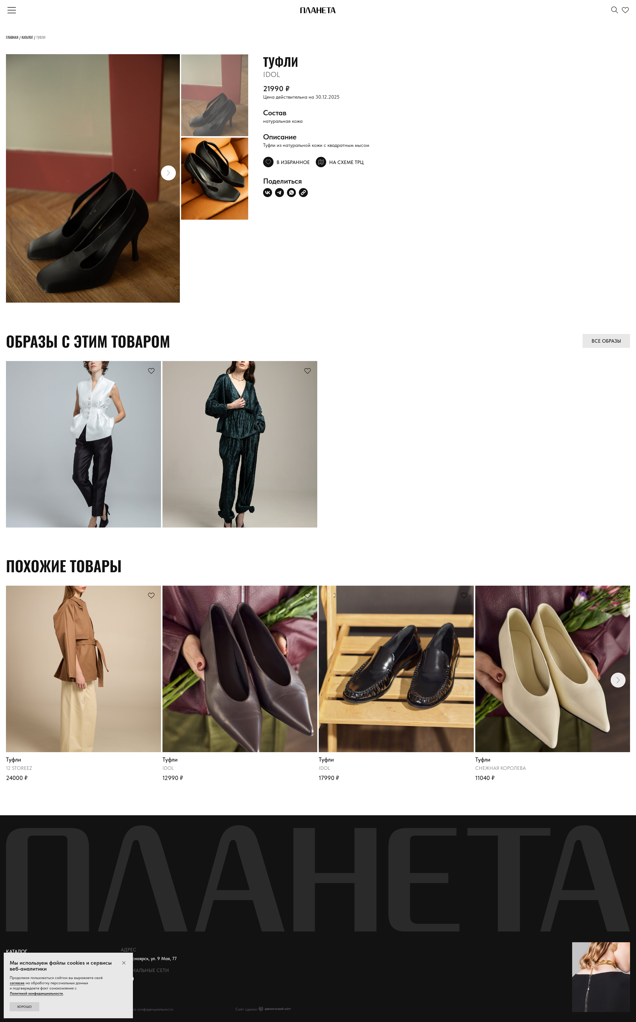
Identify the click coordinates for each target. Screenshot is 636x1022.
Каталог (27, 37)
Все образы (606, 341)
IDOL (168, 768)
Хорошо (24, 1007)
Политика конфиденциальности (146, 1009)
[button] (168, 172)
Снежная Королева (500, 768)
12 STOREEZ (19, 768)
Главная (12, 37)
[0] (626, 10)
